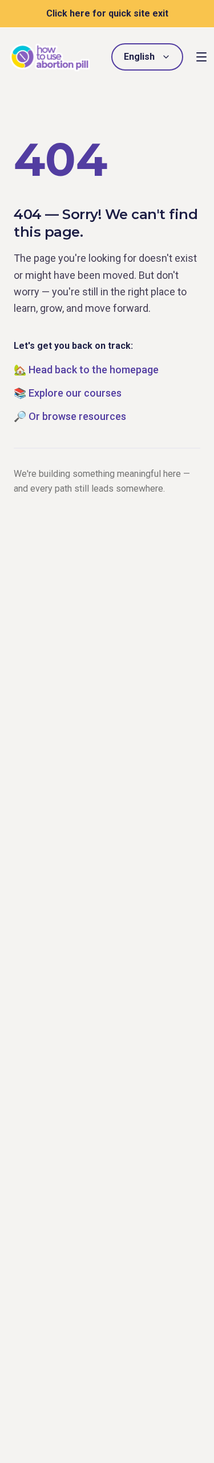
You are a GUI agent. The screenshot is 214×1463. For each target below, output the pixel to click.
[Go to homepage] (50, 57)
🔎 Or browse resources (70, 416)
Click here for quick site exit (107, 13)
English (139, 56)
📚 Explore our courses (68, 393)
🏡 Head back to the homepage (86, 370)
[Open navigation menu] (201, 56)
